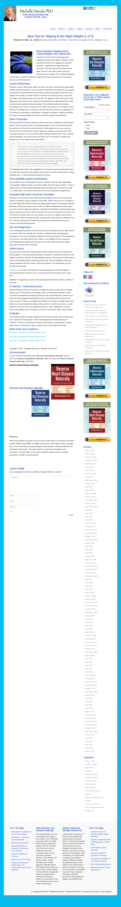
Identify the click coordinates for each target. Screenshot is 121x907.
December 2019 (91, 566)
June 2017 (89, 662)
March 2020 (89, 556)
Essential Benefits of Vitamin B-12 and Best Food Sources (19, 848)
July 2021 (88, 510)
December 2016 (91, 682)
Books (71, 29)
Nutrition (62, 40)
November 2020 (91, 533)
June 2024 (89, 467)
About (80, 29)
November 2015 (91, 725)
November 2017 (91, 645)
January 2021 (90, 526)
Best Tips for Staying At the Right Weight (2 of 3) (27, 336)
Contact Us (107, 29)
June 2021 (89, 513)
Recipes (88, 801)
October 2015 (90, 728)
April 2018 (89, 629)
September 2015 (91, 731)
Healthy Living (90, 781)
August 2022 (90, 483)
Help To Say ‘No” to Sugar (21, 859)
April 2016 (89, 708)
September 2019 (91, 576)
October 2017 (90, 649)
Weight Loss (101, 40)
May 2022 (89, 487)
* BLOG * (62, 29)
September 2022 (91, 480)
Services (89, 29)
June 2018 (89, 622)
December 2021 (91, 500)
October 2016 (90, 688)
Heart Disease (90, 784)
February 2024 (90, 474)
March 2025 (89, 454)
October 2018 (90, 609)
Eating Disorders (91, 774)
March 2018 (89, 632)
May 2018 (89, 626)
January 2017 (90, 678)
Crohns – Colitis (91, 764)
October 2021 (90, 503)
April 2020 (89, 553)
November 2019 (91, 569)
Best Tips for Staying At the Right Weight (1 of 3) (27, 332)
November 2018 (91, 606)
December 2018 (91, 602)
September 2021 (91, 507)
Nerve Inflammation (92, 791)
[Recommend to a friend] (89, 296)
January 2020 (90, 563)
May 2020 (89, 550)
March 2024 (89, 470)
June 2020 (89, 546)
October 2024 (90, 464)
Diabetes (88, 771)
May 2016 (89, 705)
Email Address (96, 107)
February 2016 (90, 715)
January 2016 (90, 718)
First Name (96, 114)
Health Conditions (91, 777)
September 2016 (91, 692)
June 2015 (89, 741)
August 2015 (90, 735)
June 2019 (89, 583)
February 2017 (90, 675)
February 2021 (90, 523)
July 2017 (88, 659)
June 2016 (89, 702)
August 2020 (90, 543)
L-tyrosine (13, 270)
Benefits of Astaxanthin (19, 843)
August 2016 (90, 695)
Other (98, 29)
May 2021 (89, 517)
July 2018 (88, 619)
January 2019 (90, 599)
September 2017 (91, 652)
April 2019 (89, 589)
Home (53, 29)
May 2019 (89, 586)
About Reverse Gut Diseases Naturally (45, 829)
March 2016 (89, 711)
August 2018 (90, 616)
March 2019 (89, 593)
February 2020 (90, 559)
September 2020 (91, 540)
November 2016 (91, 685)
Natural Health (49, 40)
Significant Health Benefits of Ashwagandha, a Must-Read (100, 842)
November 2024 (91, 460)
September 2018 (91, 612)
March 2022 (89, 490)
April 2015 (89, 748)
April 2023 (89, 477)
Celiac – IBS (89, 761)
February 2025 (90, 457)
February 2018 (90, 635)
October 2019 (90, 573)
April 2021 (89, 520)
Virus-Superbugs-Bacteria (94, 807)
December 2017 (91, 642)
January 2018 (90, 639)
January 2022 (90, 497)
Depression (89, 768)
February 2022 (90, 493)
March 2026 (89, 450)
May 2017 (89, 665)
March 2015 (89, 751)
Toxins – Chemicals (92, 804)
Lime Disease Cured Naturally (96, 316)
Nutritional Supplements (80, 40)
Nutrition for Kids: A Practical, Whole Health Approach (99, 834)
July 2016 (88, 698)
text (88, 128)
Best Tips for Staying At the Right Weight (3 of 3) (27, 340)
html (88, 125)
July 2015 (88, 738)
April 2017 (89, 669)
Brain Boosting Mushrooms (95, 331)
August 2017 (90, 655)
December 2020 (91, 530)
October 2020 (90, 536)
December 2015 (91, 721)
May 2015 (89, 745)
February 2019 (90, 596)
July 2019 (88, 579)
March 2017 (89, 672)
